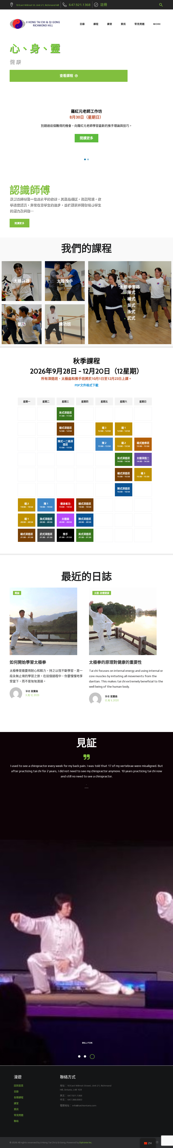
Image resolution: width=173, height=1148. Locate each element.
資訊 (123, 24)
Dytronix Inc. (85, 1142)
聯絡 (16, 1121)
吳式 (131, 305)
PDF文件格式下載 (86, 385)
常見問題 (139, 24)
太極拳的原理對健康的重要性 (115, 662)
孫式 (131, 311)
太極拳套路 (130, 286)
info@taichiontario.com (84, 1105)
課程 (95, 24)
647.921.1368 (75, 1095)
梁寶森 (34, 691)
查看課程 (69, 76)
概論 (17, 593)
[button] (85, 159)
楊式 (131, 299)
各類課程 (18, 1097)
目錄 (82, 24)
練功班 (65, 324)
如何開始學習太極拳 (28, 662)
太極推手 (65, 281)
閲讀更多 (19, 223)
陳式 (131, 292)
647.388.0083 (75, 1099)
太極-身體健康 (101, 593)
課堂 (109, 24)
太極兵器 (22, 281)
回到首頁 (18, 1085)
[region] (86, 127)
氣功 (22, 324)
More (157, 24)
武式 (131, 318)
